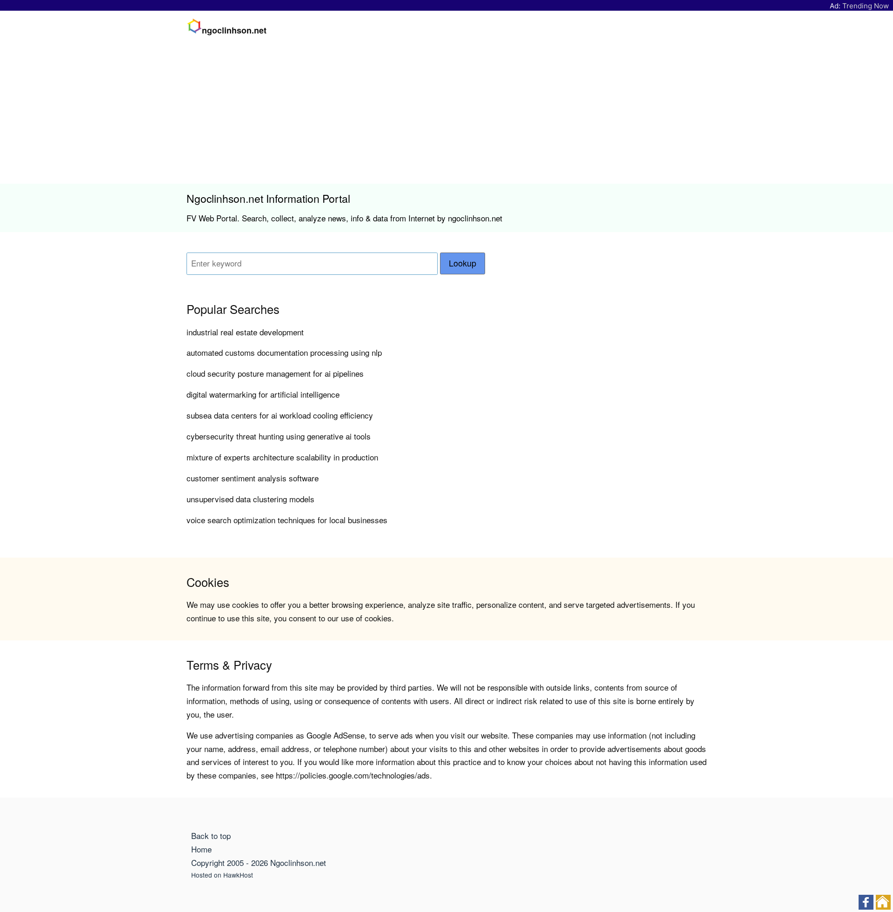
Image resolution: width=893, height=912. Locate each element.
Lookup (462, 263)
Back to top (211, 835)
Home (201, 849)
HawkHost (238, 874)
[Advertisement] (446, 114)
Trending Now (865, 5)
